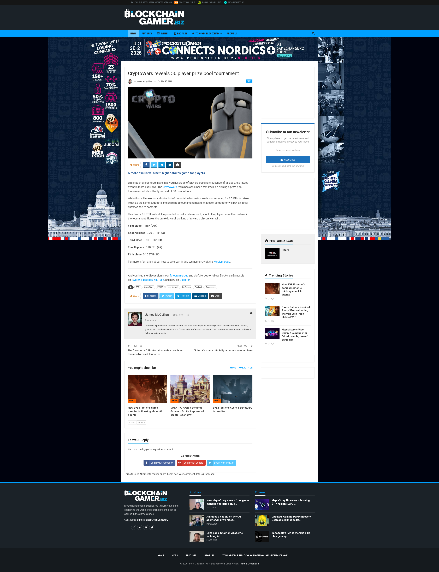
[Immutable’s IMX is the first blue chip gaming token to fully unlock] (262, 536)
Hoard (285, 249)
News (133, 33)
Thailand (198, 287)
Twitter (136, 279)
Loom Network (172, 287)
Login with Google (193, 462)
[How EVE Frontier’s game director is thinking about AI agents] (147, 389)
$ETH (138, 287)
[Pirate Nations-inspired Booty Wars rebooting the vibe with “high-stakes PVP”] (272, 311)
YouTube (159, 279)
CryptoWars (170, 187)
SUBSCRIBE (289, 160)
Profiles (182, 33)
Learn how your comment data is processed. (191, 474)
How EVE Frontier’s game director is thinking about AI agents (293, 289)
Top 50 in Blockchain (207, 33)
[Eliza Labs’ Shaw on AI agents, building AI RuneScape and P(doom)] (196, 536)
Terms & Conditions (249, 563)
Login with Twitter (224, 462)
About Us (232, 33)
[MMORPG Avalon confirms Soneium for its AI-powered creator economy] (190, 389)
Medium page (222, 261)
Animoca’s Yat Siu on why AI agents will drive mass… (223, 518)
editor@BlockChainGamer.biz (153, 519)
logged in (147, 449)
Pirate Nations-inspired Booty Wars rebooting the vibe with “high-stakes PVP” (296, 312)
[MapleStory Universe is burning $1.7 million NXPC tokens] (262, 504)
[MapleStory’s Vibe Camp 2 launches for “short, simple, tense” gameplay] (272, 333)
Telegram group (179, 275)
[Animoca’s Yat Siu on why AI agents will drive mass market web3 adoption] (196, 520)
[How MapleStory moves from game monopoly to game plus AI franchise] (196, 504)
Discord (184, 279)
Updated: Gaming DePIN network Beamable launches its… (291, 518)
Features (146, 33)
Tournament (211, 287)
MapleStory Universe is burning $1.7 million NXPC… (291, 502)
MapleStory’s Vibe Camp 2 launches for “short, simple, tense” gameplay (295, 334)
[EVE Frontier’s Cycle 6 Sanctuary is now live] (232, 389)
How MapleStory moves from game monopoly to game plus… (227, 502)
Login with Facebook (162, 462)
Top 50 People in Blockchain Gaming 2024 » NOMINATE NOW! (255, 555)
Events (165, 33)
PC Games (186, 287)
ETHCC (160, 287)
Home (161, 555)
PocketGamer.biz (187, 2)
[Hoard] (272, 253)
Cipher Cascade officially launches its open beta (223, 350)
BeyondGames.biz (236, 2)
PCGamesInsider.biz (211, 2)
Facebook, (147, 279)
